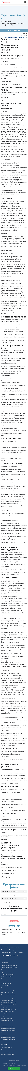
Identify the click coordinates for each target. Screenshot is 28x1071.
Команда (11, 950)
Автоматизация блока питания (8, 1037)
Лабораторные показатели (7, 1016)
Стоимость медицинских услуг (8, 978)
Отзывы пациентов (5, 981)
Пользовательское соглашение (10, 947)
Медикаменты (4, 1013)
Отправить (14, 921)
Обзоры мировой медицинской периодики (11, 1007)
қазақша (23, 35)
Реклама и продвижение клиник (8, 1039)
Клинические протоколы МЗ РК (8, 1000)
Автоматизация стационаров (7, 1032)
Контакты (21, 952)
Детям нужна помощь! (8, 955)
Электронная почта (6, 914)
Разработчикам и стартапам (7, 1052)
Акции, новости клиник (6, 976)
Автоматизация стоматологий (8, 1028)
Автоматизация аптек (6, 1035)
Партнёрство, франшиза (6, 1047)
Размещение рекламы (6, 1049)
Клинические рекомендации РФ (8, 1002)
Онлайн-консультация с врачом (8, 969)
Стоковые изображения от (10, 1063)
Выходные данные (14, 1060)
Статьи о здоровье (5, 985)
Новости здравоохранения (7, 1011)
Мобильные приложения (7, 992)
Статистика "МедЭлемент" (8, 952)
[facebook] (17, 955)
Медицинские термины (6, 1018)
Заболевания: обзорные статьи (8, 1009)
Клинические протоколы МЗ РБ (8, 1004)
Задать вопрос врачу (6, 983)
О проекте (4, 950)
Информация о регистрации (9, 27)
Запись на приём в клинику (7, 974)
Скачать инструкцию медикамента (15, 37)
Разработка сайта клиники (7, 1041)
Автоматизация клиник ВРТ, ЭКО (8, 1030)
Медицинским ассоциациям (7, 1054)
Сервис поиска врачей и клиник (8, 972)
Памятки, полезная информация (8, 987)
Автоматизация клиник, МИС (8, 1026)
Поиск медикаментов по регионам (9, 965)
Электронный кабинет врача (8, 998)
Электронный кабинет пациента (8, 990)
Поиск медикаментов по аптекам (9, 967)
